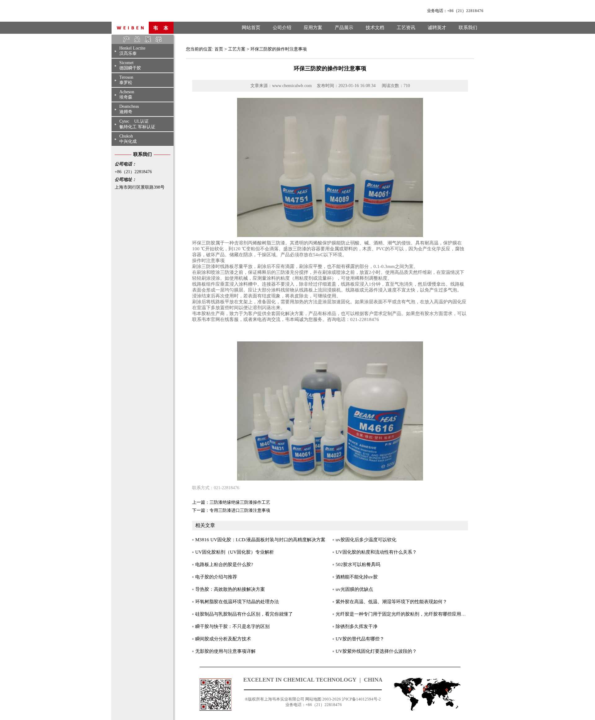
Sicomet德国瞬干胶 (130, 65)
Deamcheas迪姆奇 (129, 109)
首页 (218, 49)
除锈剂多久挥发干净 (356, 626)
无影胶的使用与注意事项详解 (225, 651)
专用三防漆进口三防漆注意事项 (239, 510)
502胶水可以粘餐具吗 (358, 564)
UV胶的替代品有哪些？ (360, 638)
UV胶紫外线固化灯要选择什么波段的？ (376, 651)
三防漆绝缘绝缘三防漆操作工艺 (239, 502)
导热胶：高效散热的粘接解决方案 (230, 589)
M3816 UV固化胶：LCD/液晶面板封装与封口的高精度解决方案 (260, 539)
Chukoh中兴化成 (128, 139)
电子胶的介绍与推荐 (216, 576)
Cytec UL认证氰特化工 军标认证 (137, 124)
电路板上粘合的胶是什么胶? (224, 564)
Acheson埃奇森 (126, 94)
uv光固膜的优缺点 (354, 589)
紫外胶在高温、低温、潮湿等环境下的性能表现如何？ (391, 601)
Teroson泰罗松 (126, 80)
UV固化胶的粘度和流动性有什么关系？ (376, 552)
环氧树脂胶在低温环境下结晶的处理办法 (237, 601)
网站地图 (313, 699)
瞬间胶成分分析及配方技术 (223, 638)
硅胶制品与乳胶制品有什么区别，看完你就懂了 (244, 614)
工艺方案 (236, 49)
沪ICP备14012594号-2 (361, 699)
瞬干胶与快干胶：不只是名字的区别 (232, 626)
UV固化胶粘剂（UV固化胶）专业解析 (234, 552)
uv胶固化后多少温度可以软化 (366, 539)
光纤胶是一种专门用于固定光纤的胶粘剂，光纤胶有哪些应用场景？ (405, 614)
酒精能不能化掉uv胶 (357, 576)
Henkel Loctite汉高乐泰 (132, 51)
